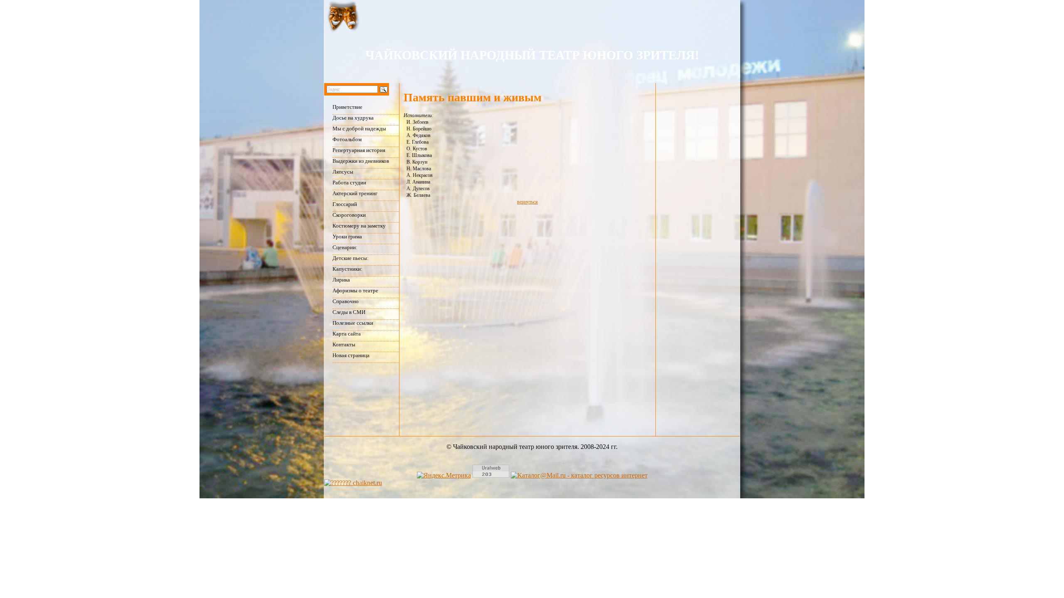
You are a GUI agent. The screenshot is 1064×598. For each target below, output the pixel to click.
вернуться (527, 202)
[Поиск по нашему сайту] (361, 89)
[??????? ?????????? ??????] (353, 482)
